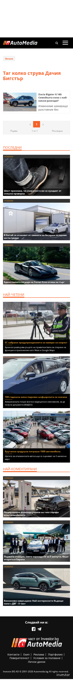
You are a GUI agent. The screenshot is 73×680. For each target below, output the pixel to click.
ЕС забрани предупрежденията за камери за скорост (36, 342)
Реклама (39, 654)
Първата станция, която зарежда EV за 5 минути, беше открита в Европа (36, 558)
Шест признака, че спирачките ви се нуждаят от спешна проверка (32, 192)
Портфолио (55, 654)
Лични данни (36, 662)
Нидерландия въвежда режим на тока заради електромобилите (31, 514)
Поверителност (19, 658)
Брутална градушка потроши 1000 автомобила (32, 451)
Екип (26, 654)
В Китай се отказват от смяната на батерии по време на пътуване (35, 237)
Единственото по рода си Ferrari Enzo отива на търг (34, 282)
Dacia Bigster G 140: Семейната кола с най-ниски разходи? (52, 97)
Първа (13, 130)
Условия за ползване (46, 658)
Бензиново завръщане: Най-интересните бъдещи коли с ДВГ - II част (33, 602)
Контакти (13, 654)
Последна (57, 130)
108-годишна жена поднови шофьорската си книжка (36, 397)
